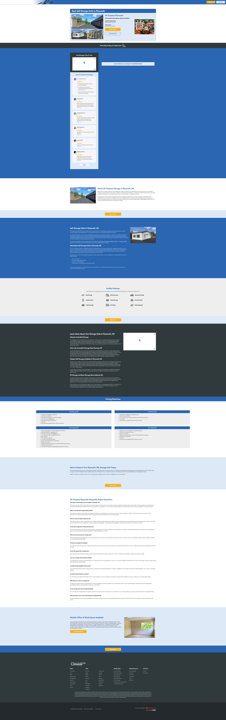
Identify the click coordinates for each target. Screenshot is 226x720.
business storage (104, 241)
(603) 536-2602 (138, 63)
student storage (123, 241)
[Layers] (94, 59)
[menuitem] (77, 671)
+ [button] (74, 59)
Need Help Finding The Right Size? (111, 45)
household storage (113, 241)
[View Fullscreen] (74, 62)
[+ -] (84, 64)
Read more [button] (79, 107)
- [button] (74, 60)
